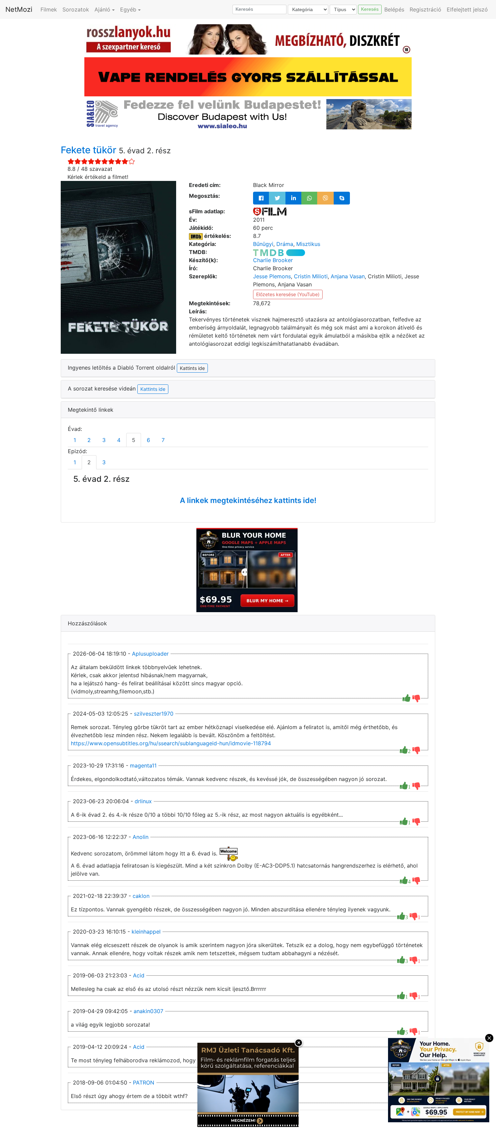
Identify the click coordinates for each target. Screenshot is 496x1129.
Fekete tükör (90, 150)
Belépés (394, 9)
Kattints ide (152, 389)
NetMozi (18, 9)
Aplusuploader (150, 653)
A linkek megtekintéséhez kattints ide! (248, 500)
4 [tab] (118, 440)
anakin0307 (148, 1011)
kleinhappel (146, 931)
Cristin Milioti (311, 276)
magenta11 (143, 765)
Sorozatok (75, 9)
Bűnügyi (263, 244)
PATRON (143, 1082)
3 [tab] (104, 440)
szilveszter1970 (153, 713)
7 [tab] (163, 440)
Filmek (48, 9)
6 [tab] (148, 440)
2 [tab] (89, 440)
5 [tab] (133, 440)
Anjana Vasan (348, 276)
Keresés (370, 9)
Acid (138, 975)
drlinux (143, 801)
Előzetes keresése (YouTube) (288, 294)
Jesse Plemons (272, 276)
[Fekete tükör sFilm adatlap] (269, 211)
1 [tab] (75, 440)
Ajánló (102, 9)
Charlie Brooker (273, 260)
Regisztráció (425, 9)
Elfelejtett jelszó (467, 9)
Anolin (140, 837)
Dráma (284, 244)
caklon (141, 895)
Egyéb (128, 9)
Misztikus (308, 244)
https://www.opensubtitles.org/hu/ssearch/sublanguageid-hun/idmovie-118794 (171, 743)
